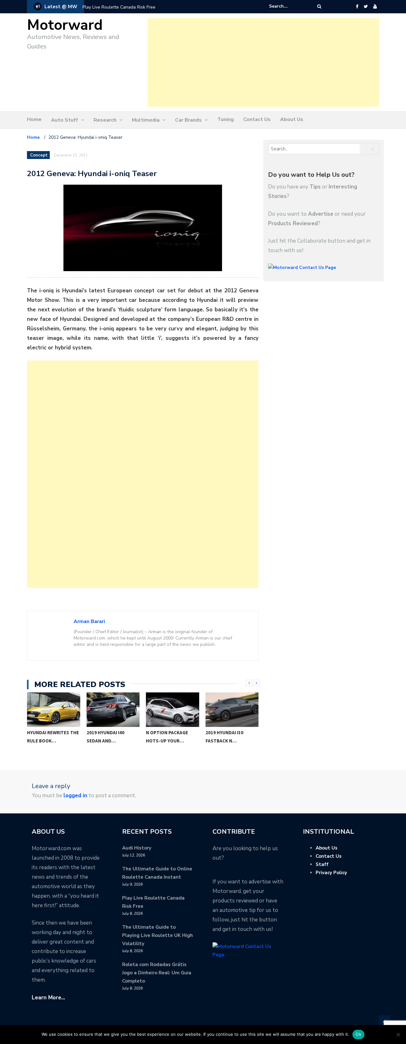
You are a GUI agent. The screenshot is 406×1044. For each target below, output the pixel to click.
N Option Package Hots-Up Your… (108, 736)
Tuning (225, 119)
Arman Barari (89, 621)
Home (34, 119)
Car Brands (188, 120)
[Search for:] (288, 6)
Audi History (136, 848)
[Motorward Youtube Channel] (375, 6)
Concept (39, 155)
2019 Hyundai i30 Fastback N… (165, 736)
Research (105, 120)
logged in (75, 795)
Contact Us (257, 119)
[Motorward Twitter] (366, 6)
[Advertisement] (263, 62)
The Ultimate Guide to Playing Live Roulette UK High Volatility (157, 935)
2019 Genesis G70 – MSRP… (227, 736)
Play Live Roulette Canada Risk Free (118, 7)
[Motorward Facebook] (357, 6)
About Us (291, 119)
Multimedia (146, 120)
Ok (358, 1034)
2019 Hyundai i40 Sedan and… (46, 736)
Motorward (65, 25)
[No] (398, 1034)
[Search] (319, 6)
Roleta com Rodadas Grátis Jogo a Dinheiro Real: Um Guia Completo (156, 972)
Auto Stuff (64, 120)
